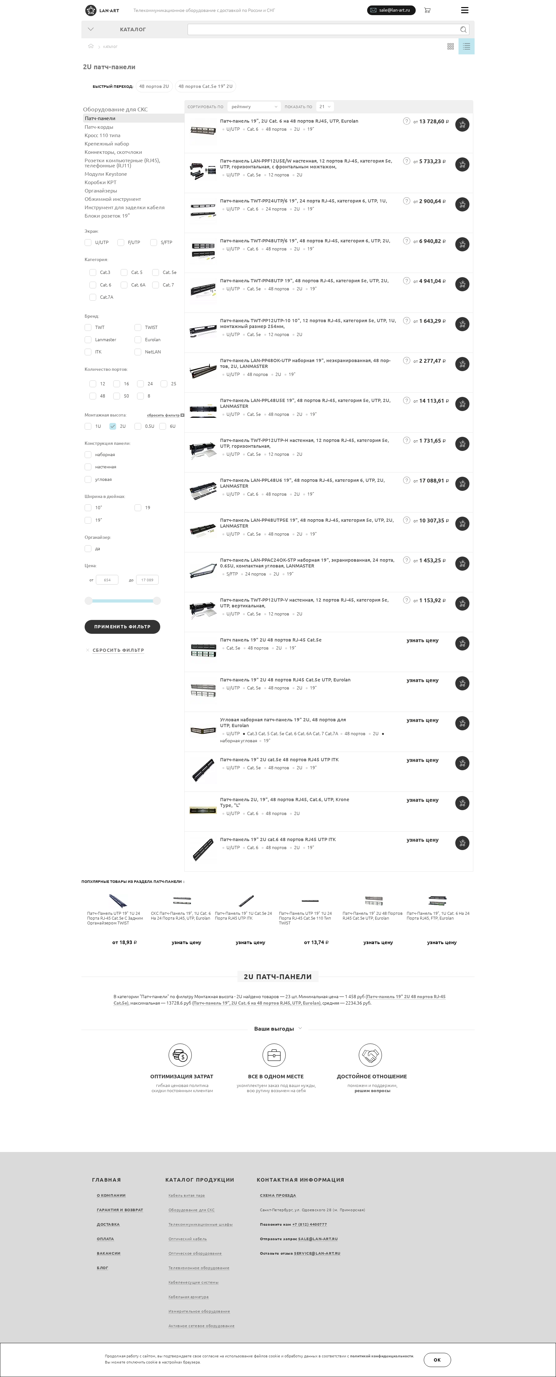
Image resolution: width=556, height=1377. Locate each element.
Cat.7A (106, 297)
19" (98, 520)
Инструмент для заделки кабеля (125, 207)
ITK (98, 351)
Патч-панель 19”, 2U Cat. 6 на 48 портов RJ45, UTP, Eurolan (289, 121)
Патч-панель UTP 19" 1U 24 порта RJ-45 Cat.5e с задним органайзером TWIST (115, 918)
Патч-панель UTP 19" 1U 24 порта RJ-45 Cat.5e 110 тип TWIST (305, 918)
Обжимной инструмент (113, 199)
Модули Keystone (106, 174)
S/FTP (166, 242)
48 (102, 395)
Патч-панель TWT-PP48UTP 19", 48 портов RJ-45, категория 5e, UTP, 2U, (304, 280)
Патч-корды (99, 127)
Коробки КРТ (100, 182)
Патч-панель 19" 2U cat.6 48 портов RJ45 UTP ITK (278, 839)
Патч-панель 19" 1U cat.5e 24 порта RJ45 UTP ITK (243, 915)
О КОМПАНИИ (111, 1195)
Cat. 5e (170, 272)
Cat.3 (105, 272)
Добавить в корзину (462, 124)
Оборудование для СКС (115, 109)
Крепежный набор (107, 143)
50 (126, 395)
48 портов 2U (154, 86)
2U (123, 426)
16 (126, 383)
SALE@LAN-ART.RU (318, 1239)
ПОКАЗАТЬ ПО (298, 107)
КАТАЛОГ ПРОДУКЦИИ (200, 1180)
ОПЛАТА (105, 1239)
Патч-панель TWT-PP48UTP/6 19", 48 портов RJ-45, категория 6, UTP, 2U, (305, 240)
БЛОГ (102, 1268)
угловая (103, 479)
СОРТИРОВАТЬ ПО (205, 107)
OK (437, 1360)
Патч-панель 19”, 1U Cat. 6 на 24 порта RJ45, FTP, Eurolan (438, 915)
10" (98, 507)
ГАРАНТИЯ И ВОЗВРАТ (120, 1210)
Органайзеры (101, 190)
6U (173, 426)
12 (102, 383)
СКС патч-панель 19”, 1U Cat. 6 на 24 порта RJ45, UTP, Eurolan (181, 915)
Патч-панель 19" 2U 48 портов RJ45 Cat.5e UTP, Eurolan (285, 679)
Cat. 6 (105, 284)
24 (150, 383)
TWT (100, 327)
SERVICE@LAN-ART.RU (317, 1253)
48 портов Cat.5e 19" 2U (206, 86)
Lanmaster (105, 339)
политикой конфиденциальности (381, 1356)
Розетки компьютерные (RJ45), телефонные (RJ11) (122, 162)
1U (98, 426)
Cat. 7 (168, 284)
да (97, 548)
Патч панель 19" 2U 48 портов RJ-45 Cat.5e (271, 639)
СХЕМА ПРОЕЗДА (278, 1195)
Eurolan (153, 339)
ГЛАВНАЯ (106, 1180)
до (131, 580)
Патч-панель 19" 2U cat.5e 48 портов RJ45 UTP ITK (279, 759)
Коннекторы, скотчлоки (113, 152)
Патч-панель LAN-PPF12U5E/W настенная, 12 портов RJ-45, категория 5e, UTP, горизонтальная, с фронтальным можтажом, (306, 163)
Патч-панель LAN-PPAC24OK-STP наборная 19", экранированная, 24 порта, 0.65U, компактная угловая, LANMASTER (307, 562)
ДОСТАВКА (108, 1224)
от (91, 580)
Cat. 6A (138, 284)
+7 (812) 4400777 (309, 1224)
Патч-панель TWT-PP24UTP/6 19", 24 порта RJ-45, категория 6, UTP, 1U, (303, 200)
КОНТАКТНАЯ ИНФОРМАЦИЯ (301, 1180)
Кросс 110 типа (102, 135)
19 (147, 507)
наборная (105, 454)
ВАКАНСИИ (109, 1253)
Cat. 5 (137, 272)
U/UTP (101, 242)
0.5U (149, 426)
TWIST (151, 327)
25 (173, 383)
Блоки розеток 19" (107, 216)
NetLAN (153, 351)
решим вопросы (373, 1090)
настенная (105, 466)
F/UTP (134, 242)
